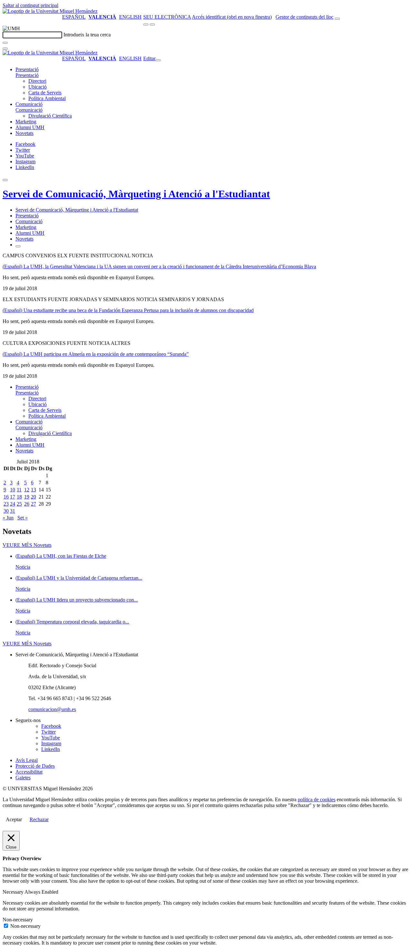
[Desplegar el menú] (152, 24)
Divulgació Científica (50, 116)
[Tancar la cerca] (5, 49)
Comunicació (28, 104)
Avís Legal (26, 760)
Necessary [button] (13, 892)
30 (6, 511)
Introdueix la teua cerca (87, 34)
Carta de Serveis (44, 92)
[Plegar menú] (158, 60)
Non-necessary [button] (18, 919)
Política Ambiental (47, 98)
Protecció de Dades (35, 766)
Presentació (27, 69)
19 (26, 496)
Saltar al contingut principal (30, 5)
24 (12, 504)
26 (26, 504)
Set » (22, 517)
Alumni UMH (29, 127)
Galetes (23, 777)
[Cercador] (337, 19)
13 (33, 489)
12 (26, 489)
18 (19, 496)
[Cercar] (5, 43)
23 (6, 504)
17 (12, 496)
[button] (27, 75)
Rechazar (39, 819)
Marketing (25, 121)
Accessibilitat (28, 772)
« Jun (8, 517)
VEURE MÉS (27, 545)
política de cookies (316, 799)
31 (12, 511)
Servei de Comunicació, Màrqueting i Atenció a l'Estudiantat (136, 194)
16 (6, 496)
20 (33, 496)
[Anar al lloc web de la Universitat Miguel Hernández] (50, 11)
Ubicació (37, 87)
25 (19, 504)
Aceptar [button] (14, 819)
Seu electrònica (167, 17)
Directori (37, 81)
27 (33, 504)
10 (12, 489)
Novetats (24, 133)
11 (19, 489)
